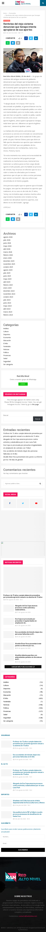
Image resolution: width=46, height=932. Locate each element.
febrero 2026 (8, 255)
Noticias (6, 349)
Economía (7, 21)
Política (6, 352)
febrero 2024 (8, 315)
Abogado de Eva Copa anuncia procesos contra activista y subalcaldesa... (26, 608)
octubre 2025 (8, 267)
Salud (5, 358)
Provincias (7, 355)
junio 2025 (7, 276)
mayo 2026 (7, 246)
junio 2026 (7, 243)
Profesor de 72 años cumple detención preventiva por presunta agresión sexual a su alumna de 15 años (22, 596)
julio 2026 (6, 240)
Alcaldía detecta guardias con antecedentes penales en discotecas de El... (28, 657)
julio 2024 (6, 300)
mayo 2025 (7, 279)
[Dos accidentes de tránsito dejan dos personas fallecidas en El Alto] (8, 634)
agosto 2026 (8, 237)
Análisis (6, 328)
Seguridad (6, 361)
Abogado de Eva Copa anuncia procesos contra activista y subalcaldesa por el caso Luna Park (28, 785)
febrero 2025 (8, 285)
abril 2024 (6, 309)
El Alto (5, 343)
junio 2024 (7, 303)
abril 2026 (6, 249)
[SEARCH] (40, 483)
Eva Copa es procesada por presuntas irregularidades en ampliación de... (26, 621)
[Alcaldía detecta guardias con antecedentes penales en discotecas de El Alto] (8, 657)
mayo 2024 (7, 306)
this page (35, 404)
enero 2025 (7, 288)
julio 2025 (6, 273)
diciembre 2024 (8, 291)
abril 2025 (6, 282)
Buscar (5, 415)
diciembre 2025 (8, 261)
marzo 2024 (7, 312)
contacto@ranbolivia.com (28, 916)
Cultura (5, 331)
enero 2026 (7, 258)
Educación (7, 340)
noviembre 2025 (9, 264)
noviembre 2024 (9, 294)
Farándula (6, 346)
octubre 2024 (8, 297)
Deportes (6, 334)
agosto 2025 (8, 270)
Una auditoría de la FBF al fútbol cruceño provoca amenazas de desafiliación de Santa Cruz (27, 814)
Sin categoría (8, 364)
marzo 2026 (7, 252)
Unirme (22, 384)
